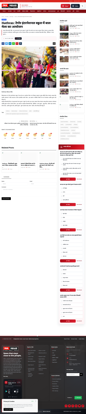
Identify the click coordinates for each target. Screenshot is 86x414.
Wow (50, 138)
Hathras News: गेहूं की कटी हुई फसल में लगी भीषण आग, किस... (47, 165)
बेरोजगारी (64, 270)
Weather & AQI (42, 356)
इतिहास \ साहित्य (25, 11)
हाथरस (30, 111)
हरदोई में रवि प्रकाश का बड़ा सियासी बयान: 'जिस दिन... (76, 81)
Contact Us (41, 373)
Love (20, 138)
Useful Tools (30, 356)
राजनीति (18, 11)
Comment (4, 187)
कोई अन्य (64, 256)
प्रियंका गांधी (65, 252)
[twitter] (69, 406)
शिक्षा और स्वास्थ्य (66, 281)
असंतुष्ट (64, 221)
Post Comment (6, 198)
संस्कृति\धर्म (39, 11)
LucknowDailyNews (74, 127)
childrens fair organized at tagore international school (17, 113)
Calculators (30, 359)
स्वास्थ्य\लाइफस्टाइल (51, 11)
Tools (4, 11)
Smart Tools (67, 339)
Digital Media (42, 359)
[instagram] (72, 406)
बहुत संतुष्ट (65, 213)
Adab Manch (31, 365)
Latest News (81, 339)
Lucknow (73, 130)
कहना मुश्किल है (66, 200)
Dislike (12, 138)
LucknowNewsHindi (72, 136)
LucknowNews (68, 124)
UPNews (75, 124)
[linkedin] (76, 406)
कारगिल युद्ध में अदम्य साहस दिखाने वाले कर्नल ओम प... (76, 26)
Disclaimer (54, 383)
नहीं (63, 196)
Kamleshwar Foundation (41, 362)
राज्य (14, 11)
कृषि (73, 11)
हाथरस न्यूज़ (11, 16)
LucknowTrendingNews (65, 133)
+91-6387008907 (72, 355)
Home (3, 16)
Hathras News (14, 111)
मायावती (64, 248)
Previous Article (24, 121)
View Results (79, 179)
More (77, 11)
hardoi (62, 124)
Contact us (70, 397)
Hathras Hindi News (23, 111)
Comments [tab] (6, 177)
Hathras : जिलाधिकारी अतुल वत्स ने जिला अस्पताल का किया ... (9, 165)
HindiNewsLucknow (65, 138)
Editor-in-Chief (42, 350)
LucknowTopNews (64, 127)
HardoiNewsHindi (76, 133)
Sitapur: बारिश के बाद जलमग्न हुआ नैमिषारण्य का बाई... (75, 34)
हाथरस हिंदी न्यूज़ (36, 111)
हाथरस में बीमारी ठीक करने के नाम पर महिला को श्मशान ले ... (28, 164)
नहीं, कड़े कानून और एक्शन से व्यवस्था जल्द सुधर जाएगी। (72, 164)
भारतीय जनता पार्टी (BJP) (67, 300)
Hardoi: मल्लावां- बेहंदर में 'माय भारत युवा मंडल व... (76, 89)
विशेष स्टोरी (63, 11)
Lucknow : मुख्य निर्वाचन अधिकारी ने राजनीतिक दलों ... (76, 105)
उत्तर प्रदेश (10, 11)
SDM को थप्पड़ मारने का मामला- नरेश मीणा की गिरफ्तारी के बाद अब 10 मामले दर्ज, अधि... (43, 124)
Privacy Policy (55, 381)
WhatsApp (79, 397)
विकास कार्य (65, 285)
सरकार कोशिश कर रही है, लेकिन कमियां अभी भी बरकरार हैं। (72, 169)
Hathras (7, 111)
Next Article (32, 121)
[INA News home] (10, 6)
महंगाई (64, 273)
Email (31, 181)
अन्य (64, 316)
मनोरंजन (44, 11)
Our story (6, 376)
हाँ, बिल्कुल (65, 188)
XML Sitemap (55, 391)
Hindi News (63, 136)
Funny (27, 138)
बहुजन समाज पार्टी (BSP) (67, 308)
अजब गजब (69, 11)
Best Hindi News (31, 361)
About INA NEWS (32, 350)
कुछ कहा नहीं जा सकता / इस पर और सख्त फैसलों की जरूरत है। (72, 174)
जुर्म (58, 11)
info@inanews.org (73, 359)
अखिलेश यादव (65, 244)
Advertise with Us (77, 1)
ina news (79, 121)
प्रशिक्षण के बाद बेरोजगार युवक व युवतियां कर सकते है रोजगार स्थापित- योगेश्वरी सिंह (16, 124)
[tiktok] (83, 406)
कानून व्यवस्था (65, 277)
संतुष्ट (64, 217)
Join (81, 374)
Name (3, 181)
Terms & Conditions (56, 379)
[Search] (82, 6)
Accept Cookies (8, 409)
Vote (69, 179)
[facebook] (66, 406)
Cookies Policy (55, 386)
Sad (42, 138)
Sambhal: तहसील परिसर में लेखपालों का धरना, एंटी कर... (75, 49)
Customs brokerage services (30, 375)
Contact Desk (74, 339)
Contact (82, 1)
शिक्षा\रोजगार (32, 11)
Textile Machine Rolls (42, 365)
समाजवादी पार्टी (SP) (67, 304)
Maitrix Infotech (46, 411)
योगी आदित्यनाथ (66, 240)
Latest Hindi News (64, 121)
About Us (71, 1)
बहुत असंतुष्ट (65, 225)
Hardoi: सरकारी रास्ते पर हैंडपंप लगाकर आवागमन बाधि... (75, 57)
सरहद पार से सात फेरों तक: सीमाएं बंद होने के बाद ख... (76, 41)
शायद (64, 192)
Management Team (31, 353)
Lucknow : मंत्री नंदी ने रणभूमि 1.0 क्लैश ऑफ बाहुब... (76, 97)
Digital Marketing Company (42, 369)
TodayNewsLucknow (65, 130)
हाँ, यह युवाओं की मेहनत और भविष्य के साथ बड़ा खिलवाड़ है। (72, 159)
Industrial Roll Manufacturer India (31, 370)
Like (5, 138)
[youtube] (79, 406)
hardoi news (72, 121)
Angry (35, 138)
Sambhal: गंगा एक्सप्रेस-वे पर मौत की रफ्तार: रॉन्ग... (76, 74)
